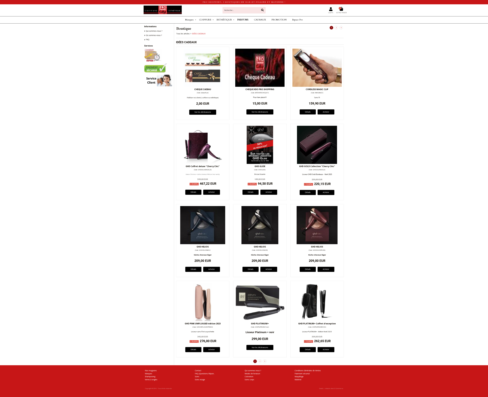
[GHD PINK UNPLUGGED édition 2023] (202, 320)
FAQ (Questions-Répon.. (205, 373)
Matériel (298, 379)
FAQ (147, 39)
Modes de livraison (252, 373)
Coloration (249, 376)
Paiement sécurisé (302, 373)
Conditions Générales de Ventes (308, 370)
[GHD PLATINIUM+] (260, 320)
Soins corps (249, 379)
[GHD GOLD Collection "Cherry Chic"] (317, 163)
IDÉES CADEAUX (198, 33)
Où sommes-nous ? (154, 35)
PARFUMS (242, 19)
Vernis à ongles (151, 379)
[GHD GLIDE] (260, 163)
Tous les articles (183, 33)
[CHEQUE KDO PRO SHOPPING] (260, 86)
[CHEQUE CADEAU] (203, 86)
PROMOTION (279, 19)
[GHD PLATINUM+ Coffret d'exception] (317, 320)
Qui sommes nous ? (253, 370)
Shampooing (150, 376)
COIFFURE (205, 19)
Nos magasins (151, 370)
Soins (197, 376)
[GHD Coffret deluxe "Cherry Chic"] (203, 163)
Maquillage (299, 376)
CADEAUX (260, 19)
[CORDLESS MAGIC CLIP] (317, 86)
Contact (198, 370)
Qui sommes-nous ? (154, 31)
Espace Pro (297, 19)
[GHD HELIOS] (202, 243)
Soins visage (200, 379)
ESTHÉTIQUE (224, 19)
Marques (189, 19)
